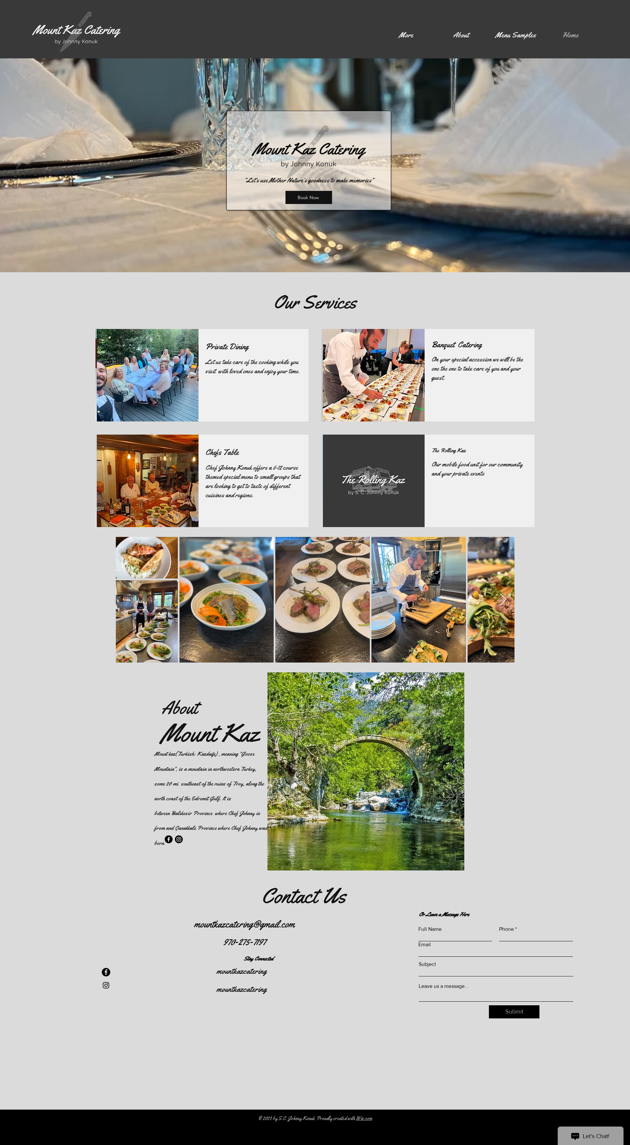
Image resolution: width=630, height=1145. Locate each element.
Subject (427, 964)
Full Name (430, 929)
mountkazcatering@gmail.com (244, 924)
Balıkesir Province (192, 813)
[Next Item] (503, 599)
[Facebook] (169, 839)
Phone (506, 929)
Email (424, 944)
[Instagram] (179, 839)
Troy (238, 783)
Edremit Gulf (205, 798)
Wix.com (364, 1118)
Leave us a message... (444, 986)
